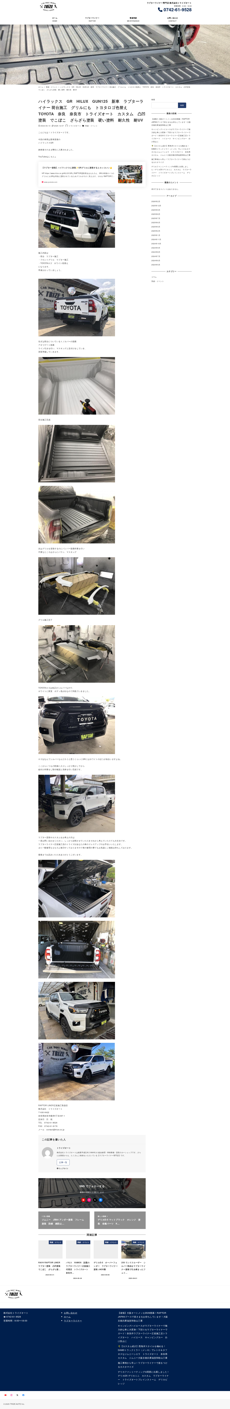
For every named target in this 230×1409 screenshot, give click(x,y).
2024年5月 (155, 264)
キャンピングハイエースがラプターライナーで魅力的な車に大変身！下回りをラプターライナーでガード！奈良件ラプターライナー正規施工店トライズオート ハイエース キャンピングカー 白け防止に (170, 135)
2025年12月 (156, 205)
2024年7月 (155, 256)
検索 (153, 99)
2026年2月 (155, 201)
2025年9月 (155, 210)
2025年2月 (155, 231)
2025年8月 (155, 214)
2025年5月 (155, 226)
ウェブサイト (64, 1168)
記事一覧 (63, 1162)
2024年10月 (156, 243)
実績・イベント (91, 126)
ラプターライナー (73, 1320)
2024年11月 (156, 239)
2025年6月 (155, 222)
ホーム (67, 1316)
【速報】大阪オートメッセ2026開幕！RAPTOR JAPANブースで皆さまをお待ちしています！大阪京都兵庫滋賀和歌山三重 (171, 122)
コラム (154, 277)
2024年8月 (155, 252)
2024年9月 (155, 248)
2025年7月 (155, 218)
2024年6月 (155, 260)
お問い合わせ (70, 1312)
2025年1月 (155, 235)
